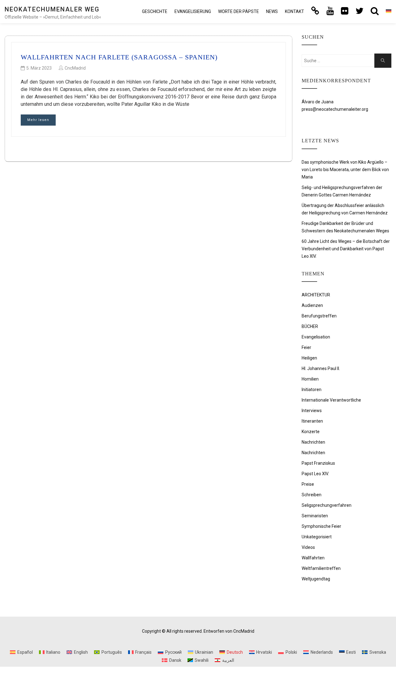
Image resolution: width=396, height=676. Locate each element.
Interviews (312, 410)
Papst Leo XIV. (315, 473)
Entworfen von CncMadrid (229, 631)
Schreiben (311, 494)
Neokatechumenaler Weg (52, 9)
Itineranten (312, 421)
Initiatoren (311, 389)
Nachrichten (313, 442)
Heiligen (309, 357)
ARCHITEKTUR (316, 294)
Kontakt (294, 11)
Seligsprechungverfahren (326, 505)
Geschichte (154, 11)
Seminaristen (315, 515)
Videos (308, 547)
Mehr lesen (38, 120)
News (272, 11)
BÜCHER (310, 326)
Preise (308, 484)
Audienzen (312, 305)
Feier (306, 347)
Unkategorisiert (317, 536)
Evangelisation (316, 336)
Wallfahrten (313, 557)
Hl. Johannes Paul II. (321, 368)
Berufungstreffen (319, 315)
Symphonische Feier (321, 526)
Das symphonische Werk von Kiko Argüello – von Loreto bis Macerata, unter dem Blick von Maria (345, 169)
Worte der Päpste (238, 11)
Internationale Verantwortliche (331, 400)
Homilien (310, 379)
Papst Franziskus (318, 463)
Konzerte (311, 431)
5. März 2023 (39, 68)
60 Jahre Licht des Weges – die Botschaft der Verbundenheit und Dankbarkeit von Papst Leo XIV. (346, 249)
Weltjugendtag (316, 578)
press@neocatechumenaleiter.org (335, 109)
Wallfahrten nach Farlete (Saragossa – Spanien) (119, 57)
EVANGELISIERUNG (192, 11)
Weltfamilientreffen (321, 568)
